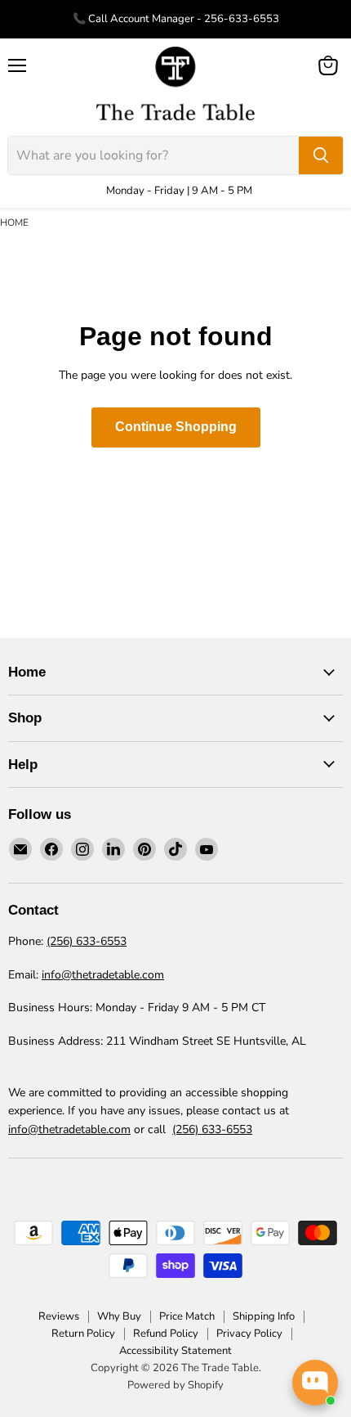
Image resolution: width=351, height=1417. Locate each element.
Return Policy (83, 1333)
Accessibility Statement (175, 1350)
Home (14, 222)
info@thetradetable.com (103, 975)
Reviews (58, 1316)
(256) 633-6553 (87, 941)
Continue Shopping (176, 427)
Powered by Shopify (175, 1385)
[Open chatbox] (315, 1383)
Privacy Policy (249, 1333)
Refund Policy (165, 1333)
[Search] (321, 155)
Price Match (187, 1316)
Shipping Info (264, 1316)
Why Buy (119, 1316)
